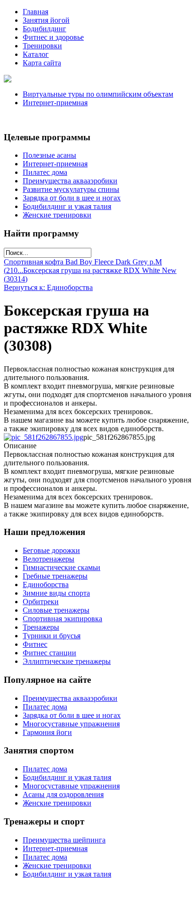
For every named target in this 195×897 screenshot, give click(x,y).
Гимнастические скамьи (61, 567)
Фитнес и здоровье (53, 37)
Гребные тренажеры (55, 576)
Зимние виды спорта (56, 593)
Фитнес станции (49, 653)
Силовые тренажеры (56, 610)
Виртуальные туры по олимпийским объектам (98, 94)
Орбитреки (41, 602)
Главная (35, 12)
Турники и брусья (51, 636)
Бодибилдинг (44, 29)
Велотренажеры (48, 559)
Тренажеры (41, 627)
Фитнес (35, 644)
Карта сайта (42, 63)
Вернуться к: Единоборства (48, 287)
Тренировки (42, 46)
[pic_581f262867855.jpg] (43, 437)
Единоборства (46, 584)
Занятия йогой (46, 20)
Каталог (36, 54)
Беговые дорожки (51, 550)
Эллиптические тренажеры (67, 661)
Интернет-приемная (55, 103)
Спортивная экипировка (62, 619)
